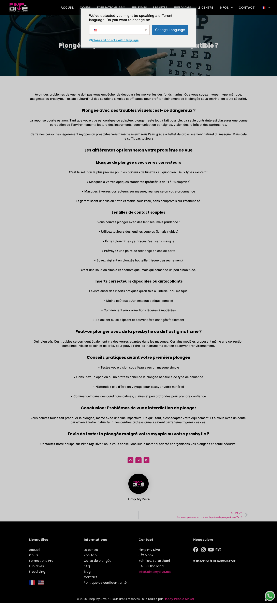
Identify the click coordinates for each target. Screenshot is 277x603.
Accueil (67, 7)
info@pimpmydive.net (154, 572)
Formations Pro (111, 7)
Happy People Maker (179, 599)
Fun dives (139, 7)
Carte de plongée (97, 561)
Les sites (160, 7)
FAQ (87, 566)
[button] (130, 460)
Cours (85, 7)
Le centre (205, 7)
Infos (224, 7)
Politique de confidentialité (105, 582)
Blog (87, 572)
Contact (247, 7)
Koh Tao (90, 555)
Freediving (182, 7)
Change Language (170, 30)
